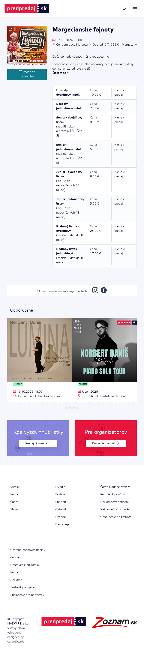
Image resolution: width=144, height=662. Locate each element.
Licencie (60, 517)
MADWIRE (14, 623)
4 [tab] (77, 407)
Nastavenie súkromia (24, 565)
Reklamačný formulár (114, 509)
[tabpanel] (39, 361)
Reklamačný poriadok (114, 502)
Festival (60, 494)
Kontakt (15, 572)
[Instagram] (95, 291)
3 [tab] (74, 407)
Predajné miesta (36, 443)
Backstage (62, 524)
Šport (14, 502)
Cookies (15, 557)
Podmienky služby (112, 494)
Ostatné (60, 509)
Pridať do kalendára (27, 74)
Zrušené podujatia (22, 587)
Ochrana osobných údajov (27, 550)
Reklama (16, 580)
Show (14, 509)
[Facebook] (104, 291)
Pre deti (60, 502)
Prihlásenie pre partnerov (27, 595)
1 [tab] (67, 407)
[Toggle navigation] (135, 9)
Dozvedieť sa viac (104, 443)
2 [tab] (70, 407)
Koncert (15, 494)
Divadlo (60, 487)
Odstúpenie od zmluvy (115, 517)
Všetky (15, 487)
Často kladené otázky (115, 487)
